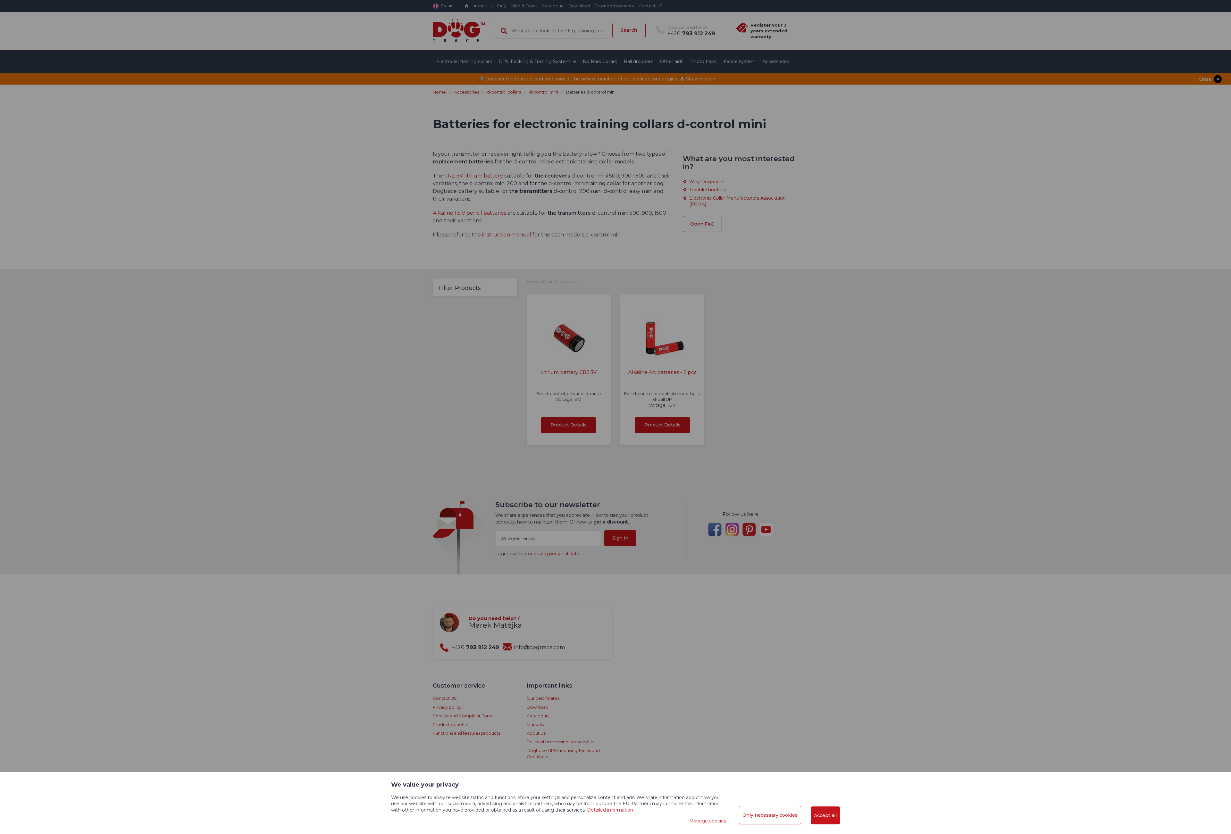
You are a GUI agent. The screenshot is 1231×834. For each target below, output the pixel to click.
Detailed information (610, 810)
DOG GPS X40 (615, 208)
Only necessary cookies (770, 815)
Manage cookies (707, 821)
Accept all (825, 815)
